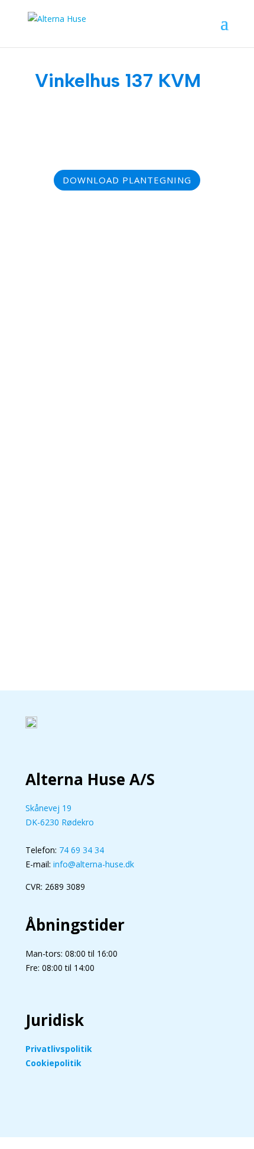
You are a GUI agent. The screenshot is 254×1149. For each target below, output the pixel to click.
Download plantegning (127, 180)
